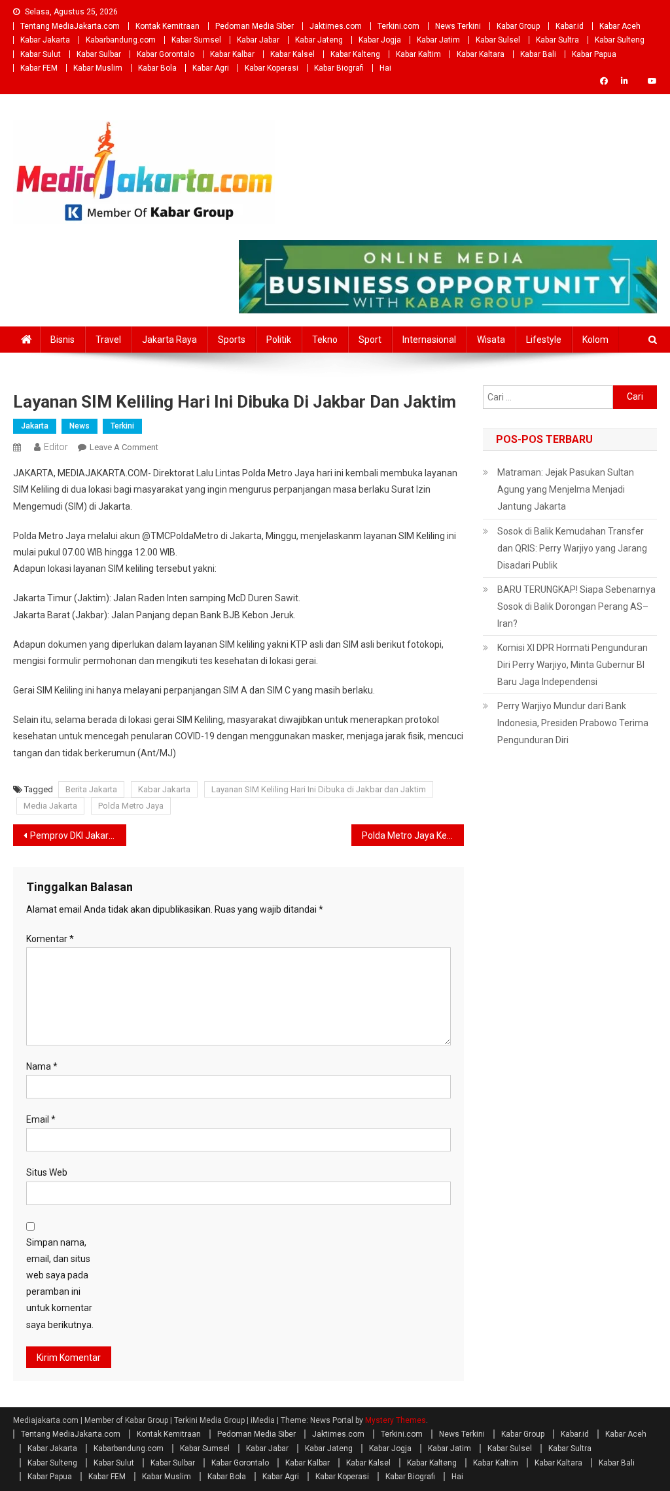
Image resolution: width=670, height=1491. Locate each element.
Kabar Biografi (339, 68)
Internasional (429, 339)
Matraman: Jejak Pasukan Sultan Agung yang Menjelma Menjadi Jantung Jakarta (565, 489)
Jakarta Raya (169, 339)
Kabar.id (569, 26)
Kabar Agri (210, 68)
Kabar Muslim (97, 68)
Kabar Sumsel (196, 39)
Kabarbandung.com (121, 39)
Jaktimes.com (335, 26)
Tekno (325, 339)
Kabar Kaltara (480, 54)
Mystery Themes (395, 1420)
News (79, 425)
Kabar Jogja (380, 39)
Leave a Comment (124, 447)
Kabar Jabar (258, 39)
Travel (108, 339)
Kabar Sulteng (619, 39)
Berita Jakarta (91, 789)
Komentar (50, 939)
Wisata (491, 339)
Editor (56, 447)
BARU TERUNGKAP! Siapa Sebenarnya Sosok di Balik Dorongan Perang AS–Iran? (576, 606)
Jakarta (34, 425)
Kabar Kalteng (355, 54)
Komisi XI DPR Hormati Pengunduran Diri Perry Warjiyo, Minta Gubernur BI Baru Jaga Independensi (572, 664)
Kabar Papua (594, 54)
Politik (278, 339)
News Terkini (458, 26)
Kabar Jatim (438, 39)
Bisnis (62, 339)
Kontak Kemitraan (167, 26)
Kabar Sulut (40, 54)
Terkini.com (398, 26)
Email (41, 1119)
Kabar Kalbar (232, 54)
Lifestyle (543, 339)
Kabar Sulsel (498, 39)
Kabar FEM (39, 68)
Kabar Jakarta (45, 39)
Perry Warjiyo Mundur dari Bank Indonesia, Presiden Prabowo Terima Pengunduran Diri (572, 723)
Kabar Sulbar (99, 54)
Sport (370, 339)
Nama (42, 1066)
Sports (231, 339)
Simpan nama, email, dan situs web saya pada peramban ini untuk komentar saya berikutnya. (60, 1283)
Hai (385, 68)
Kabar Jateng (319, 39)
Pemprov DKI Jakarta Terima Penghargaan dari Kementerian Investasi (78, 835)
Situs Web (46, 1172)
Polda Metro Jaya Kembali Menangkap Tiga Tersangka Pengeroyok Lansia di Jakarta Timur (413, 835)
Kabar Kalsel (292, 54)
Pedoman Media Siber (254, 26)
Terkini (122, 425)
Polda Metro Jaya (131, 806)
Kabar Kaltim (418, 54)
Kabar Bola (157, 68)
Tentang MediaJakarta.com (70, 26)
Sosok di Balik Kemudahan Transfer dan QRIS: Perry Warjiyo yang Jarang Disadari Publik (572, 548)
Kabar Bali (538, 54)
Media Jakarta (50, 806)
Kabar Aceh (620, 26)
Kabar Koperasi (271, 68)
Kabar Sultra (557, 39)
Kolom (595, 339)
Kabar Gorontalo (165, 54)
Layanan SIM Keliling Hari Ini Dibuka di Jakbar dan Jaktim (318, 789)
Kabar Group (518, 26)
